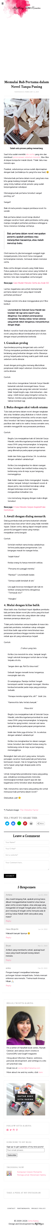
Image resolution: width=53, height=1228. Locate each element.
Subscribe (12, 1155)
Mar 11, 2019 (42, 946)
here (41, 1072)
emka (8, 968)
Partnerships (23, 1208)
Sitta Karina (33, 1220)
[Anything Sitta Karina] (26, 10)
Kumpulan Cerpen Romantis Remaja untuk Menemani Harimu (31, 1173)
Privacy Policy (39, 1208)
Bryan (8, 945)
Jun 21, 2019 (42, 895)
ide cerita (30, 154)
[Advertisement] (26, 48)
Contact (11, 1208)
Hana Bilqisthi (12, 929)
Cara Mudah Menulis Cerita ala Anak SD (31, 283)
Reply (8, 921)
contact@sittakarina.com (29, 1068)
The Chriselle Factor (29, 810)
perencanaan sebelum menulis (26, 157)
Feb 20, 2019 (42, 968)
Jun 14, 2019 (42, 929)
